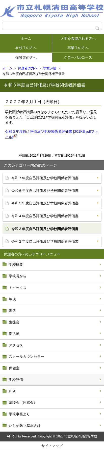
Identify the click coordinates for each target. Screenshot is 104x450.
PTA (12, 391)
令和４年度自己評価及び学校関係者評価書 (45, 216)
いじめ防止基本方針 (25, 426)
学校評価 (49, 68)
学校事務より (19, 414)
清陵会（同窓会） (23, 402)
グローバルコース (78, 57)
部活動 (14, 334)
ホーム (26, 38)
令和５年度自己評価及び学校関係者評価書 (45, 203)
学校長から (18, 276)
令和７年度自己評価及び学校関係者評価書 (45, 178)
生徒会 (14, 322)
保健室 (14, 368)
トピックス (18, 288)
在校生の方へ (26, 48)
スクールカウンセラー (26, 356)
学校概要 (16, 264)
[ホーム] (52, 11)
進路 (12, 310)
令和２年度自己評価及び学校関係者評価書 (45, 241)
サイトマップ (52, 446)
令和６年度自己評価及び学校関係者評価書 (45, 191)
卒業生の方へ (78, 48)
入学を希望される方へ (78, 38)
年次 (12, 299)
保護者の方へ (26, 58)
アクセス (16, 345)
